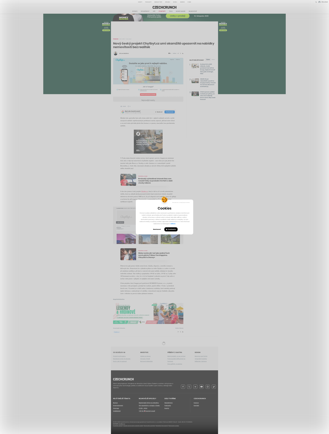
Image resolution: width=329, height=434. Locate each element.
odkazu (172, 224)
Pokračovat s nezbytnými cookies (181, 202)
